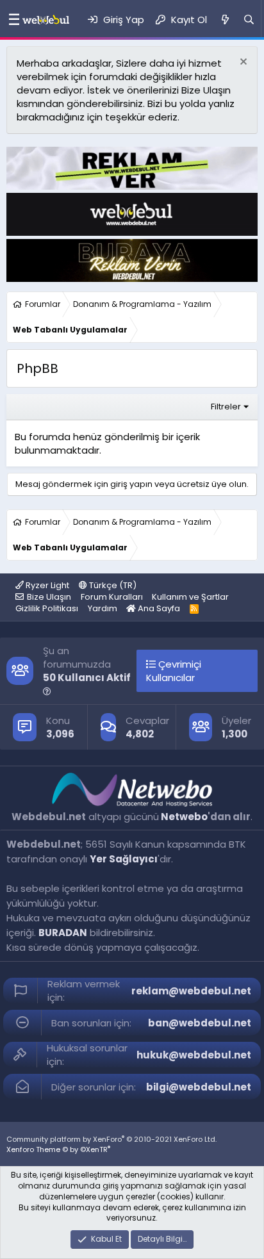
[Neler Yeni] (224, 19)
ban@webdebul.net (199, 1023)
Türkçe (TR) (111, 585)
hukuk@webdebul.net (193, 1055)
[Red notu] (241, 63)
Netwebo (184, 816)
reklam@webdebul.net (191, 991)
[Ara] (249, 19)
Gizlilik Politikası (46, 608)
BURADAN (62, 932)
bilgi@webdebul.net (198, 1087)
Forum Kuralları (112, 597)
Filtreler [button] (226, 406)
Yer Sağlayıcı (124, 859)
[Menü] (11, 20)
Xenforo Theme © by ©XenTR (58, 1149)
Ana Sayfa (158, 608)
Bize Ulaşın (49, 597)
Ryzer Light (46, 585)
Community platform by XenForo (111, 1139)
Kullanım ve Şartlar (190, 597)
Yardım (102, 608)
